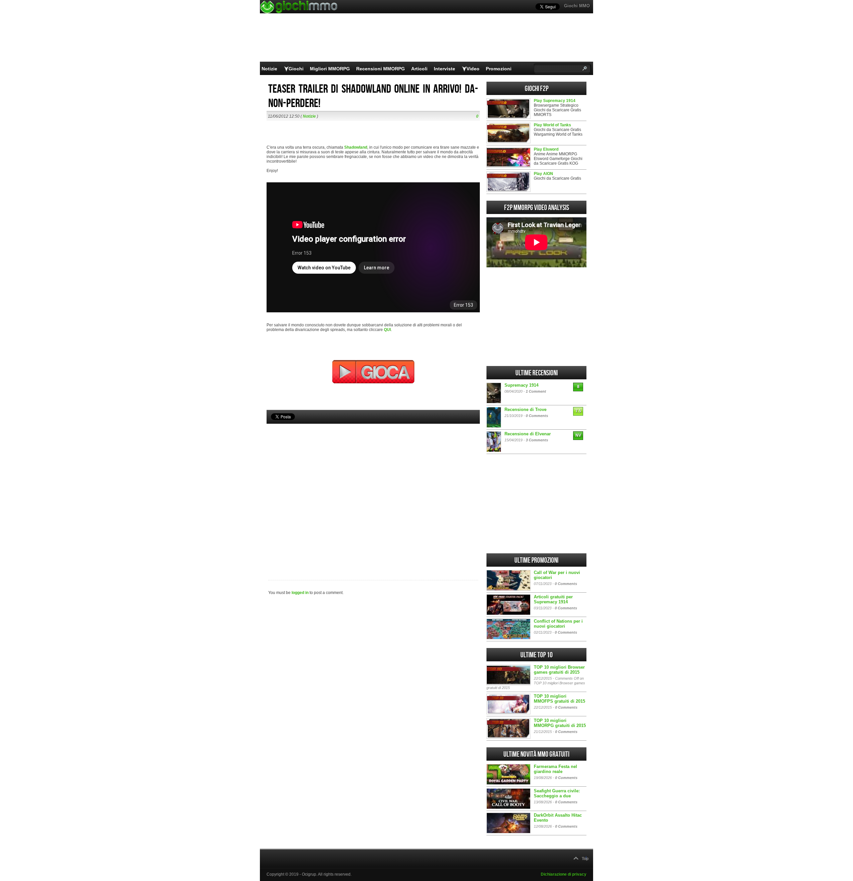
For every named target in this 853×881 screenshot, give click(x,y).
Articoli (419, 68)
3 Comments (537, 440)
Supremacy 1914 (521, 385)
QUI (387, 329)
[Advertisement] (373, 491)
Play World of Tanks (552, 125)
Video (472, 68)
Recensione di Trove (525, 409)
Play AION (543, 173)
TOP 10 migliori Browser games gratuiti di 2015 (559, 670)
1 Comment (536, 391)
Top (585, 858)
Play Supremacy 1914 (554, 100)
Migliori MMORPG (330, 68)
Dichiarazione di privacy (563, 874)
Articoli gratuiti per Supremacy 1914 (553, 599)
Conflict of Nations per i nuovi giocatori (558, 624)
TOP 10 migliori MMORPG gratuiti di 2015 (560, 723)
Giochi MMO (577, 5)
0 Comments (537, 416)
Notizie (269, 68)
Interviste (444, 68)
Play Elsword (546, 149)
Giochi (296, 68)
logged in (300, 592)
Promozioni (498, 68)
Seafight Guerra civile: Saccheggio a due (557, 793)
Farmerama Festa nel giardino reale (555, 769)
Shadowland (355, 147)
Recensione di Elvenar (527, 433)
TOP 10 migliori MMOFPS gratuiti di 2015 (559, 699)
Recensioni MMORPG (380, 68)
